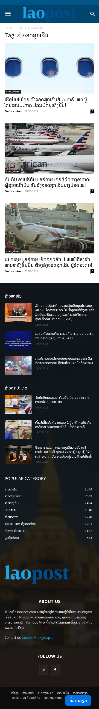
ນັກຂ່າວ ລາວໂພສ (13, 111)
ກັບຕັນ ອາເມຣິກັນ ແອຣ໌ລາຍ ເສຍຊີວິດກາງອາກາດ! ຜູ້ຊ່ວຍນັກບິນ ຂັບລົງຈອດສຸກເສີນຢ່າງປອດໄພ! (47, 182)
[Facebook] (55, 669)
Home (9, 28)
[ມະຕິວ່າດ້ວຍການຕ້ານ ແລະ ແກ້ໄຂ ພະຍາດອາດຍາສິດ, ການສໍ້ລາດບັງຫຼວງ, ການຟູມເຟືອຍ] (18, 340)
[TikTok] (43, 669)
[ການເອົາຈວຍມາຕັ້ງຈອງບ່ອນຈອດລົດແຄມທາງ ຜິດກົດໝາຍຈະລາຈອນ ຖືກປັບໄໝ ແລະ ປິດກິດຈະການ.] (18, 365)
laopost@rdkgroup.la (37, 637)
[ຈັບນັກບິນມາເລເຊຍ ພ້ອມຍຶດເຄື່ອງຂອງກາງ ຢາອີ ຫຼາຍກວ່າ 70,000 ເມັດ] (18, 404)
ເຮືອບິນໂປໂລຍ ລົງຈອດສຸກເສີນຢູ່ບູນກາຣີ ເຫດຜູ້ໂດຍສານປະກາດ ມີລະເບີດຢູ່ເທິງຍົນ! (46, 102)
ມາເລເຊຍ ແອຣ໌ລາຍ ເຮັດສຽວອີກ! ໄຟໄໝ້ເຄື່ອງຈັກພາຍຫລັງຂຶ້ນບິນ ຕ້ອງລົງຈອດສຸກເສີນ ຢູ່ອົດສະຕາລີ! (49, 262)
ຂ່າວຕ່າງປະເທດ (13, 91)
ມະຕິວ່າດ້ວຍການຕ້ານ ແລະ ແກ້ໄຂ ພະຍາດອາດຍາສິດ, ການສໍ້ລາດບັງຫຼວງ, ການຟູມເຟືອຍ (64, 335)
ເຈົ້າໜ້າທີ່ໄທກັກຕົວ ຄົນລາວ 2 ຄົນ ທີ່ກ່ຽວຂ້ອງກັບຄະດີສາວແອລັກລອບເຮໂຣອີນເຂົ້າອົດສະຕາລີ (63, 424)
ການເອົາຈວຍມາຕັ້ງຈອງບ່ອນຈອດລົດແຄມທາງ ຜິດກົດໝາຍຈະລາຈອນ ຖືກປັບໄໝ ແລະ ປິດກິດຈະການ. (64, 360)
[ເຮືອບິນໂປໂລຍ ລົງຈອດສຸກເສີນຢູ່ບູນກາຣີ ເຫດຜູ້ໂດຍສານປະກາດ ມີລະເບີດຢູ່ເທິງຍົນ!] (49, 68)
